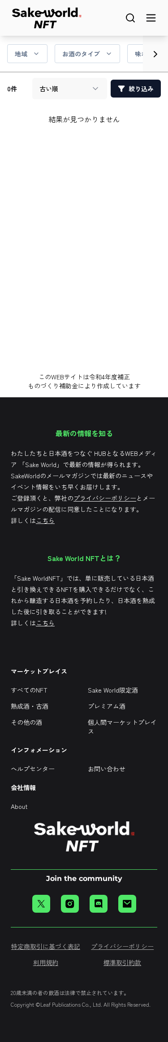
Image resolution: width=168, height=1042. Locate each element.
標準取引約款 (122, 962)
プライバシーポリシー (104, 497)
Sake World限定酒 (113, 689)
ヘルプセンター (33, 768)
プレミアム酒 (106, 706)
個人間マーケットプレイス (122, 727)
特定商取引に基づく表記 (45, 946)
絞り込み (141, 88)
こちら (45, 520)
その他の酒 (26, 722)
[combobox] (69, 88)
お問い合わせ (106, 768)
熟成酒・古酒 (29, 706)
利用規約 (45, 962)
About (19, 806)
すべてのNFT (29, 689)
